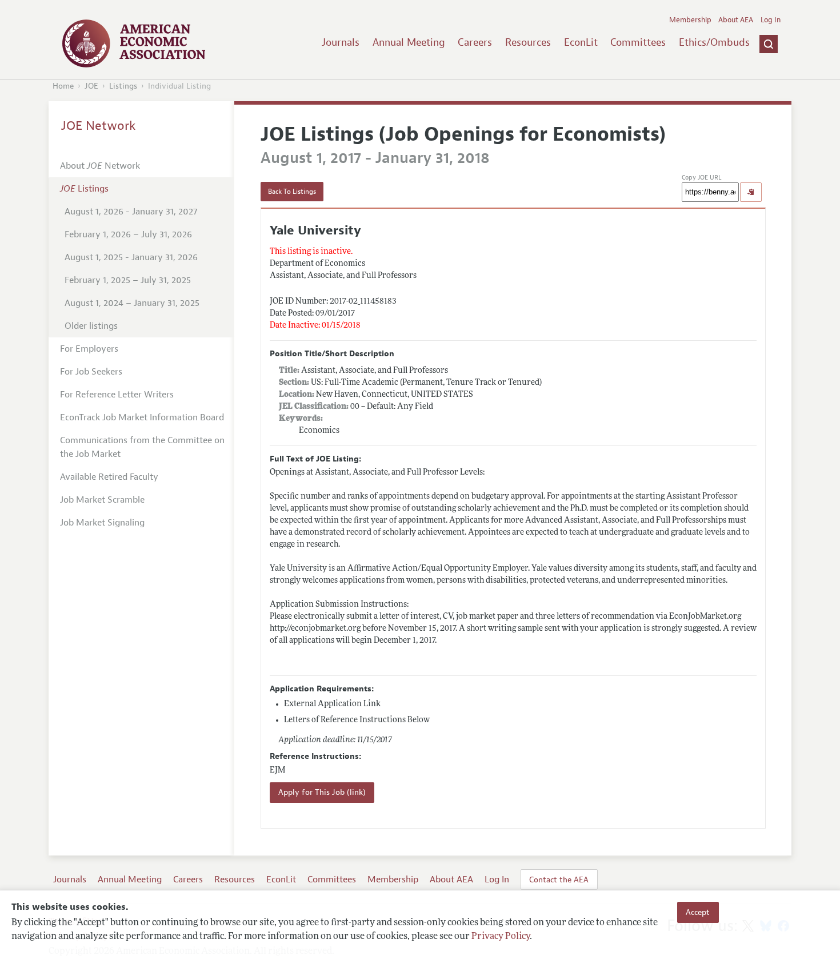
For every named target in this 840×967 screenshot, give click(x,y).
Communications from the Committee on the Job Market (142, 447)
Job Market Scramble (102, 500)
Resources (528, 42)
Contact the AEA (559, 879)
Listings (123, 86)
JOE (91, 86)
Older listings (91, 326)
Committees (638, 42)
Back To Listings (292, 191)
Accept (698, 912)
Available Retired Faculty (109, 477)
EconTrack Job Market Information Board (142, 417)
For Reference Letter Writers (117, 394)
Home (63, 86)
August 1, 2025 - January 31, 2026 (131, 257)
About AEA (735, 20)
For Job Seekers (91, 371)
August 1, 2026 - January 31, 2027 (131, 211)
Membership (690, 20)
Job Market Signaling (102, 522)
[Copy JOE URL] (751, 192)
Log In (771, 20)
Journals (340, 42)
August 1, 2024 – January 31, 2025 (132, 303)
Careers (475, 42)
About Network (100, 166)
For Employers (89, 349)
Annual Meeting (409, 42)
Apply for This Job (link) (322, 792)
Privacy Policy (500, 936)
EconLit (581, 42)
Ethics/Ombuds (714, 42)
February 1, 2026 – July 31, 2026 (128, 234)
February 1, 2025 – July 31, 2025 (128, 280)
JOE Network (98, 126)
